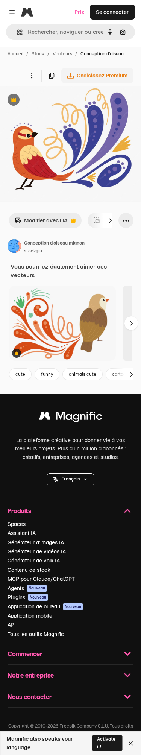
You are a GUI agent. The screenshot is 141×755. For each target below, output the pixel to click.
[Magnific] (70, 418)
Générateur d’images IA (36, 542)
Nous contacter (30, 696)
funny (47, 374)
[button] (70, 479)
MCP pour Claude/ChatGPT (41, 579)
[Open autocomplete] (16, 32)
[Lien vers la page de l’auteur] (14, 247)
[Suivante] (110, 220)
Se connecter (112, 12)
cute (20, 374)
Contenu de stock (29, 570)
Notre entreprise (31, 675)
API (12, 624)
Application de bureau (44, 606)
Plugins (27, 597)
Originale (50, 100)
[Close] (131, 743)
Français (70, 479)
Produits (19, 511)
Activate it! (106, 742)
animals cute (82, 374)
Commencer (25, 654)
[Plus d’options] (31, 75)
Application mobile (30, 615)
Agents (26, 588)
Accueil (15, 54)
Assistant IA (22, 533)
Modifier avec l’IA (41, 222)
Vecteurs (62, 54)
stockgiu (33, 251)
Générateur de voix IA (34, 560)
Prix (79, 12)
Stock (38, 54)
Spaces (17, 524)
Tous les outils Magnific (36, 634)
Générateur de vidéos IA (37, 551)
